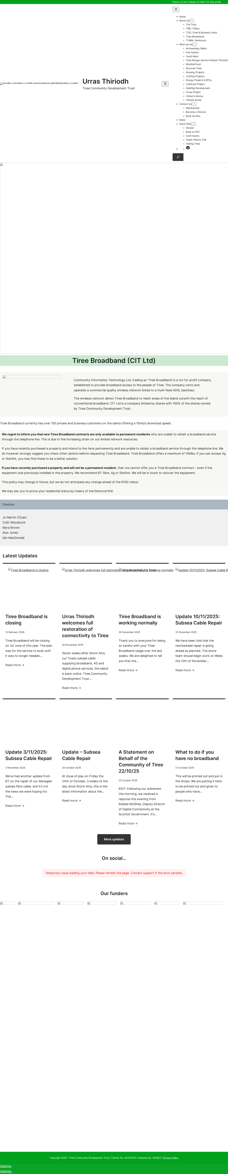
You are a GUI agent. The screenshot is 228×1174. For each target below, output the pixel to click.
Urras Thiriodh (105, 81)
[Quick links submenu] (193, 124)
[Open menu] (165, 84)
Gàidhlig (5, 1166)
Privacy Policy (170, 1157)
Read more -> (14, 665)
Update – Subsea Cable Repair (81, 755)
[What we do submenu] (194, 44)
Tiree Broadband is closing (26, 620)
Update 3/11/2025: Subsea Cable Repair (28, 755)
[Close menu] (176, 9)
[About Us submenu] (191, 20)
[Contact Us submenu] (193, 104)
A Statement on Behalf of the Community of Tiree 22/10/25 (141, 761)
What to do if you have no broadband (197, 755)
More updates (114, 839)
